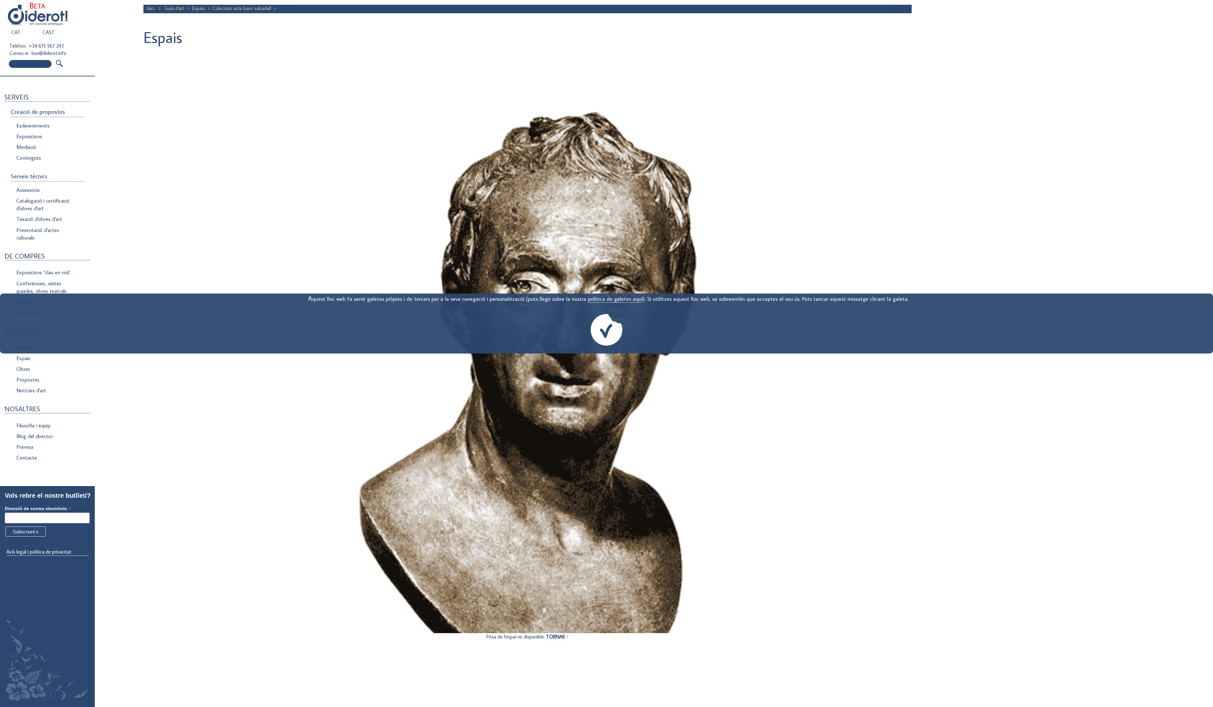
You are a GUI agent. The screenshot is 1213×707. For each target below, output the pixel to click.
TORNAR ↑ (557, 636)
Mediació (26, 147)
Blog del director (34, 436)
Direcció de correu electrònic (38, 509)
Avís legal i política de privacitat (38, 552)
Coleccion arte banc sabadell (242, 8)
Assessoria (27, 190)
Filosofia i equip (33, 425)
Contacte (26, 457)
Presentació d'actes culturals (37, 234)
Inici (151, 8)
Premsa (24, 446)
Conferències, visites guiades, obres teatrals (41, 287)
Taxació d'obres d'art (39, 219)
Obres (23, 368)
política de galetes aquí (615, 298)
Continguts (28, 157)
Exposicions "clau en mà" (43, 272)
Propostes (27, 379)
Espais (23, 358)
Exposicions (29, 136)
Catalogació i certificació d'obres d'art (42, 204)
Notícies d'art (31, 390)
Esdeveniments (33, 125)
